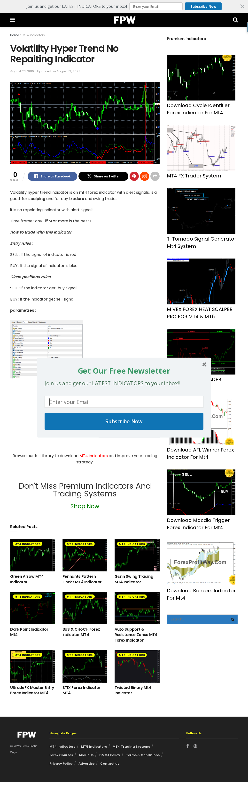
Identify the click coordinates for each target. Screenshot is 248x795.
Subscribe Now (123, 421)
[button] (124, 370)
